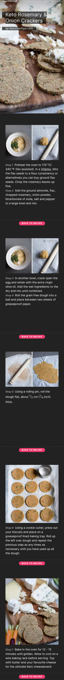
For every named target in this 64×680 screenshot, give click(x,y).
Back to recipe (32, 223)
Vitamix (46, 169)
